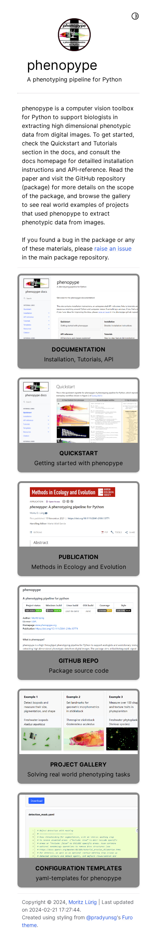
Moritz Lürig (82, 902)
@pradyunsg (101, 917)
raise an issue (113, 248)
